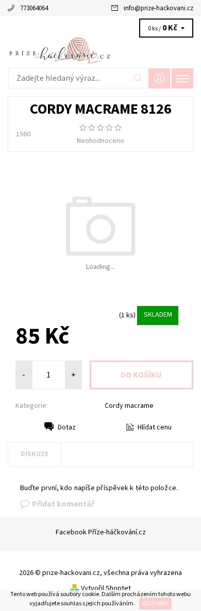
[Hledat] (138, 78)
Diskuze (34, 454)
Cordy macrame (129, 406)
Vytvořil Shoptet (106, 588)
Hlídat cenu (155, 427)
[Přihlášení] (159, 78)
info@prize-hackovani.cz (158, 8)
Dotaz (67, 427)
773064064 (34, 8)
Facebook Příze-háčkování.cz (101, 532)
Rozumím (155, 603)
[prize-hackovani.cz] (100, 50)
